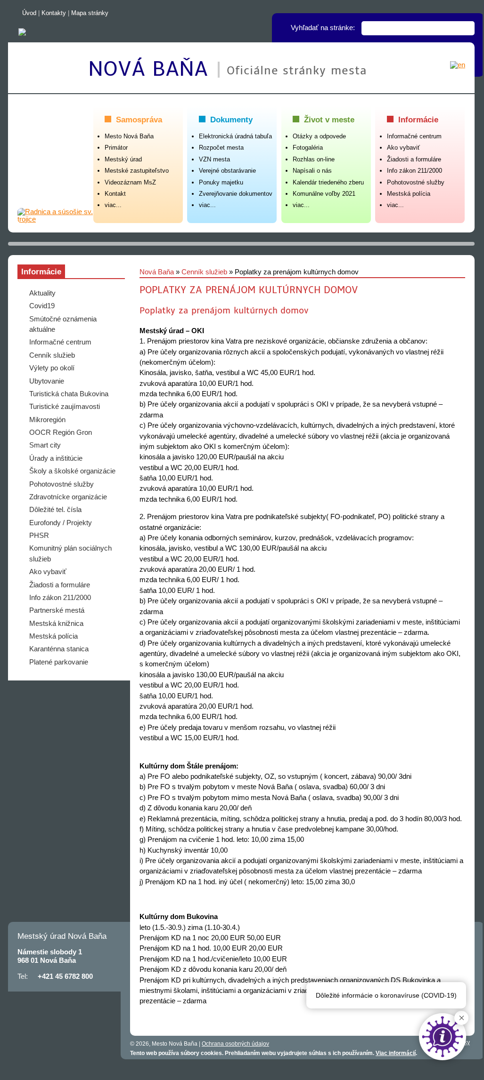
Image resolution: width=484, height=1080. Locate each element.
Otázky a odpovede (319, 136)
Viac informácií (396, 1053)
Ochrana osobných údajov (235, 1043)
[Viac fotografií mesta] (55, 215)
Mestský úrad (123, 159)
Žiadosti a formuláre (414, 159)
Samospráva (139, 119)
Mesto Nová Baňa (129, 136)
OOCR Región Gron (60, 432)
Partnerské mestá (56, 610)
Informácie (418, 119)
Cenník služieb (204, 272)
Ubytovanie (46, 381)
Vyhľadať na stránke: (323, 28)
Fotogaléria (308, 147)
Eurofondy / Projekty (60, 523)
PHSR (39, 535)
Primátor (116, 147)
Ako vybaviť (403, 147)
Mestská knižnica (56, 623)
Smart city (45, 445)
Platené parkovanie (58, 662)
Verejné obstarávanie (227, 170)
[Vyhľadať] (467, 28)
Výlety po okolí (51, 368)
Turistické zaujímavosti (64, 406)
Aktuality (42, 293)
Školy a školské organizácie (72, 471)
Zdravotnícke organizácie (68, 497)
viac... (113, 204)
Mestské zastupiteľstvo (137, 170)
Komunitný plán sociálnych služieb (70, 553)
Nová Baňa (151, 69)
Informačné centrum (414, 136)
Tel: (22, 976)
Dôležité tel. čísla (55, 509)
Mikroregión (47, 420)
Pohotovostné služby (415, 182)
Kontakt (115, 193)
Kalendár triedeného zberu (328, 182)
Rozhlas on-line (314, 159)
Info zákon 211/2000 (414, 170)
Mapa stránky (89, 12)
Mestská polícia (408, 193)
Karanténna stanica (59, 649)
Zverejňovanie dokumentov (235, 193)
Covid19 (42, 306)
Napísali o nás (312, 170)
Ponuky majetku (221, 182)
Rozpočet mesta (221, 147)
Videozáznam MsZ (130, 182)
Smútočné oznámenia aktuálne (63, 324)
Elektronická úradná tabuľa (235, 136)
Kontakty (53, 12)
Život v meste (329, 119)
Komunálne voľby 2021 (324, 193)
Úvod (29, 12)
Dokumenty (231, 119)
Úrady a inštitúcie (55, 458)
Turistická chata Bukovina (68, 394)
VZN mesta (214, 159)
